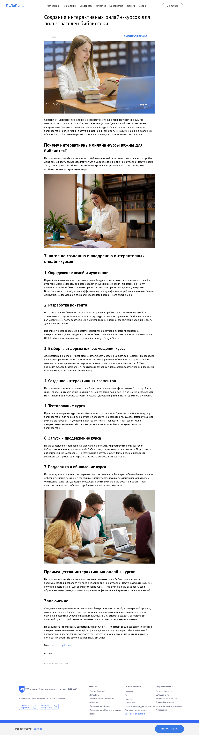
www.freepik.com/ (61, 645)
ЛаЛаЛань (15, 6)
